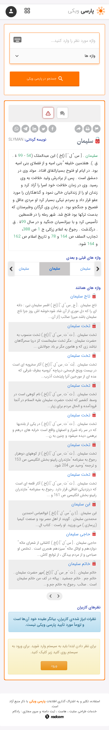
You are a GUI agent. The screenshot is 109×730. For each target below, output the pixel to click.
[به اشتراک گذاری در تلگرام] (25, 129)
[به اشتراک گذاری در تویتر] (43, 129)
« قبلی (58, 596)
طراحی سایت (77, 711)
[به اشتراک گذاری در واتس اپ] (16, 129)
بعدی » (50, 596)
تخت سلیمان (78, 326)
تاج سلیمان (80, 296)
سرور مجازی (30, 711)
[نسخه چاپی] (88, 129)
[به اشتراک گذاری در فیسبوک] (52, 129)
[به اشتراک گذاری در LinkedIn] (34, 129)
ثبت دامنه (48, 711)
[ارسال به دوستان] (79, 129)
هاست (62, 711)
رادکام (16, 711)
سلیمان (24, 268)
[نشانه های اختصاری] (97, 129)
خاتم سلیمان (79, 563)
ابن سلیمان (80, 504)
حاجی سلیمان (78, 534)
